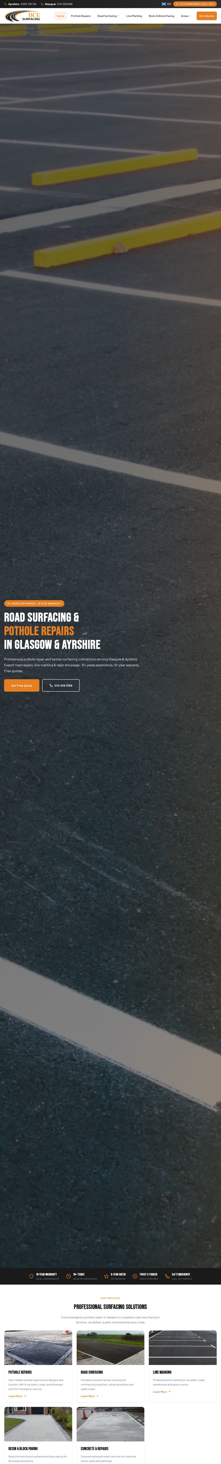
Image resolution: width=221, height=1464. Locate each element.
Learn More (15, 1396)
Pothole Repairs (81, 16)
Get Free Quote (21, 685)
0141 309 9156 (63, 685)
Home (60, 16)
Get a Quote (206, 16)
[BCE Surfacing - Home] (22, 16)
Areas (184, 16)
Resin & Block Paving (161, 16)
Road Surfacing (107, 16)
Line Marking (134, 16)
